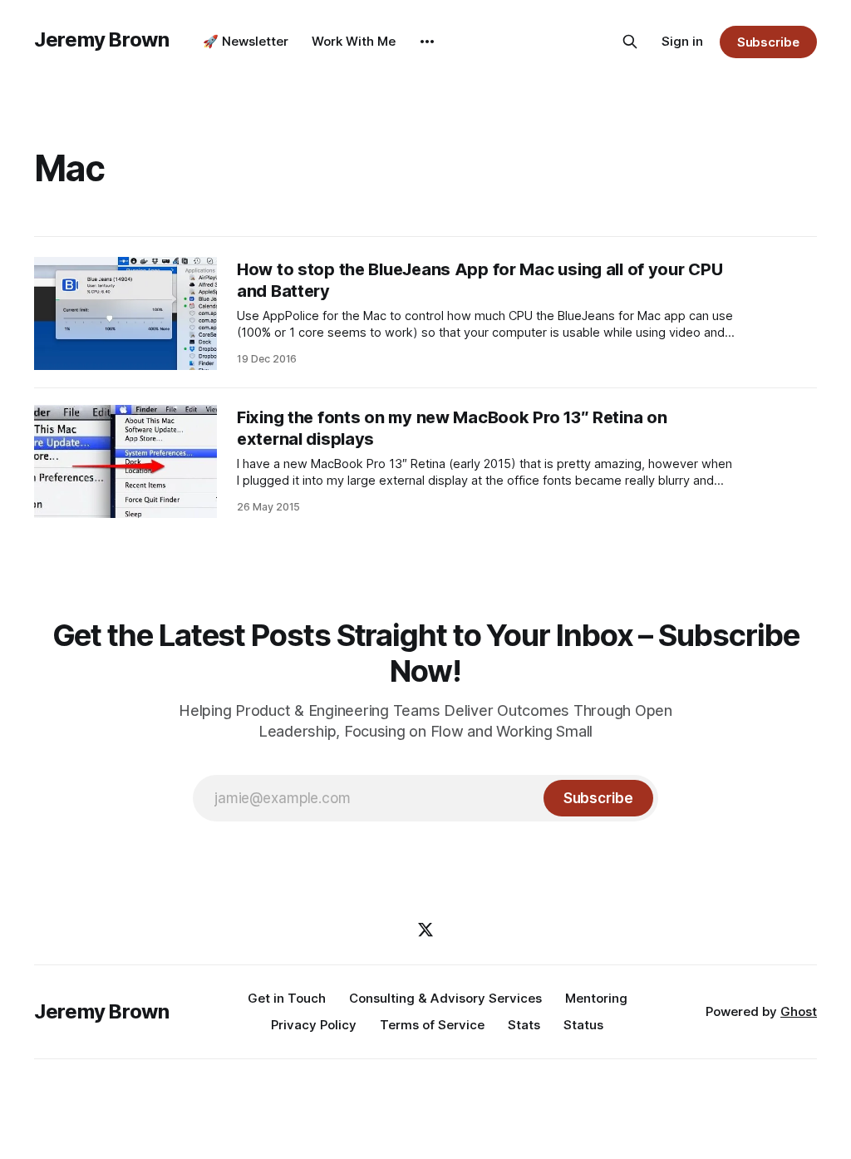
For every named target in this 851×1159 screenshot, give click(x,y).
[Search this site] (630, 41)
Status (583, 1025)
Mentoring (596, 998)
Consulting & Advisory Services (445, 998)
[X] (425, 929)
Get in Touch (287, 998)
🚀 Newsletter (245, 41)
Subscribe (768, 42)
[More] (427, 41)
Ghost (798, 1011)
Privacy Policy (314, 1025)
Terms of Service (432, 1025)
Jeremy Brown (102, 39)
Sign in (682, 41)
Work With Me (354, 41)
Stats (524, 1025)
